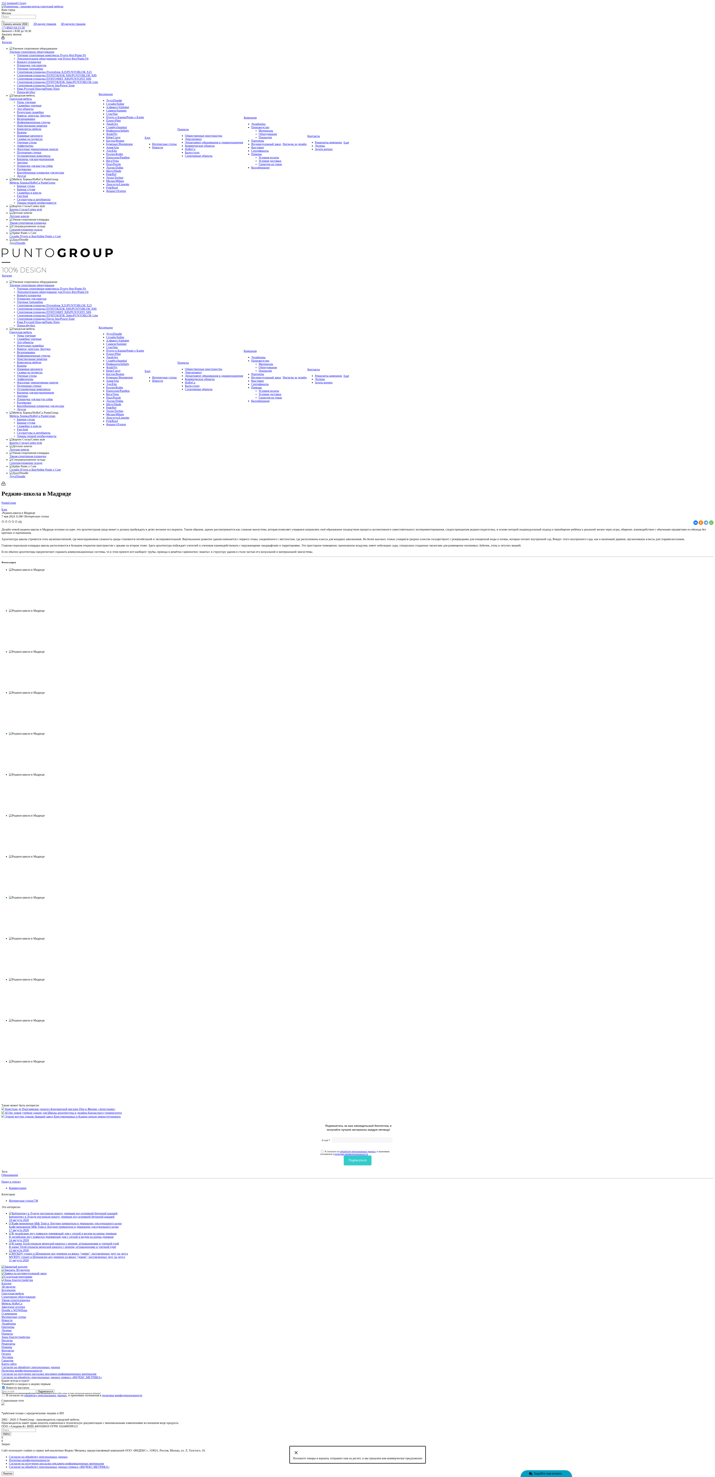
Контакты (7, 1350)
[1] (2, 521)
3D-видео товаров (44, 24)
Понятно (7, 1473)
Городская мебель (12, 1293)
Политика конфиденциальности (21, 1370)
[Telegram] (706, 522)
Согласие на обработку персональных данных (30, 1367)
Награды (7, 1340)
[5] (16, 521)
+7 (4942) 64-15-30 (13, 27)
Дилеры (6, 1330)
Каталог (6, 1283)
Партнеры (7, 1327)
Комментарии (17, 1188)
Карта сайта (9, 1363)
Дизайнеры (8, 1323)
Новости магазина (17, 1387)
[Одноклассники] (701, 522)
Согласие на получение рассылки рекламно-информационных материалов (48, 1373)
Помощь (6, 1347)
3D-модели (8, 1286)
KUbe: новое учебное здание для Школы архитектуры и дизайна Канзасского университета (63, 1112)
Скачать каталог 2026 (15, 24)
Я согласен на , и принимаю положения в (355, 1153)
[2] (6, 521)
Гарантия (7, 1360)
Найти (6, 1433)
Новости (6, 1320)
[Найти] (2, 21)
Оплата (6, 1353)
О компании (9, 1313)
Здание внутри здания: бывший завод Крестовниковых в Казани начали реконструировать (63, 1116)
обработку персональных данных (358, 1151)
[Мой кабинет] (2, 38)
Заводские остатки (13, 1306)
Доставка (7, 1357)
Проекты (7, 1333)
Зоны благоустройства (15, 1337)
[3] (9, 521)
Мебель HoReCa (11, 1303)
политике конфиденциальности (351, 1154)
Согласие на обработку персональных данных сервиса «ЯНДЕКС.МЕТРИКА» (51, 1377)
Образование (9, 1175)
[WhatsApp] (711, 522)
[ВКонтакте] (695, 522)
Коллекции (8, 1290)
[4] (13, 521)
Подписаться (358, 1160)
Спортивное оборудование (18, 1296)
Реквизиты (8, 1343)
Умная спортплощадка (15, 1300)
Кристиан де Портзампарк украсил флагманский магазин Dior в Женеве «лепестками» (60, 1109)
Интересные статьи (13, 1316)
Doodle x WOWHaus (14, 1310)
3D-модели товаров (73, 24)
